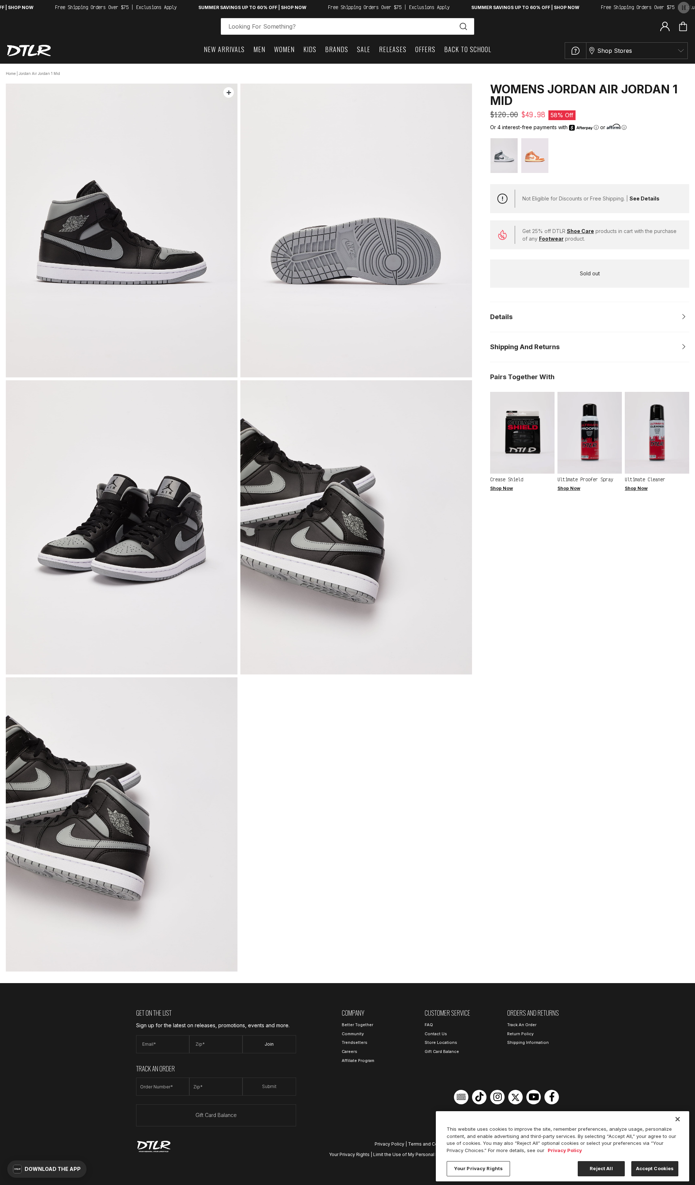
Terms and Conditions (431, 1144)
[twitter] (515, 1097)
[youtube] (533, 1097)
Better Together (357, 1024)
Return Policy (520, 1033)
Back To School (467, 49)
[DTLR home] (29, 50)
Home (11, 73)
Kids (309, 49)
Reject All (601, 1168)
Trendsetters (354, 1042)
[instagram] (497, 1097)
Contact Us (436, 1033)
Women (284, 49)
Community (353, 1033)
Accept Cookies (655, 1168)
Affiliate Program (358, 1060)
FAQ (429, 1024)
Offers (425, 49)
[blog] (461, 1097)
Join (269, 1044)
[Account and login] (665, 26)
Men (259, 49)
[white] (504, 155)
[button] (47, 1169)
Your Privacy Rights (349, 1154)
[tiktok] (479, 1097)
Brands (336, 49)
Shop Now (501, 488)
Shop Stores (614, 50)
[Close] (678, 1119)
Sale (363, 49)
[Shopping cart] (683, 26)
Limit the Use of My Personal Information (416, 1154)
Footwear (551, 239)
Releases (393, 49)
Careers (349, 1051)
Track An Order (521, 1024)
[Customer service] (575, 51)
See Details (644, 198)
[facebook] (551, 1097)
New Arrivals (224, 49)
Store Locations (441, 1042)
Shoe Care (580, 231)
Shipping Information (528, 1042)
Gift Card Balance (216, 1115)
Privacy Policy (389, 1144)
